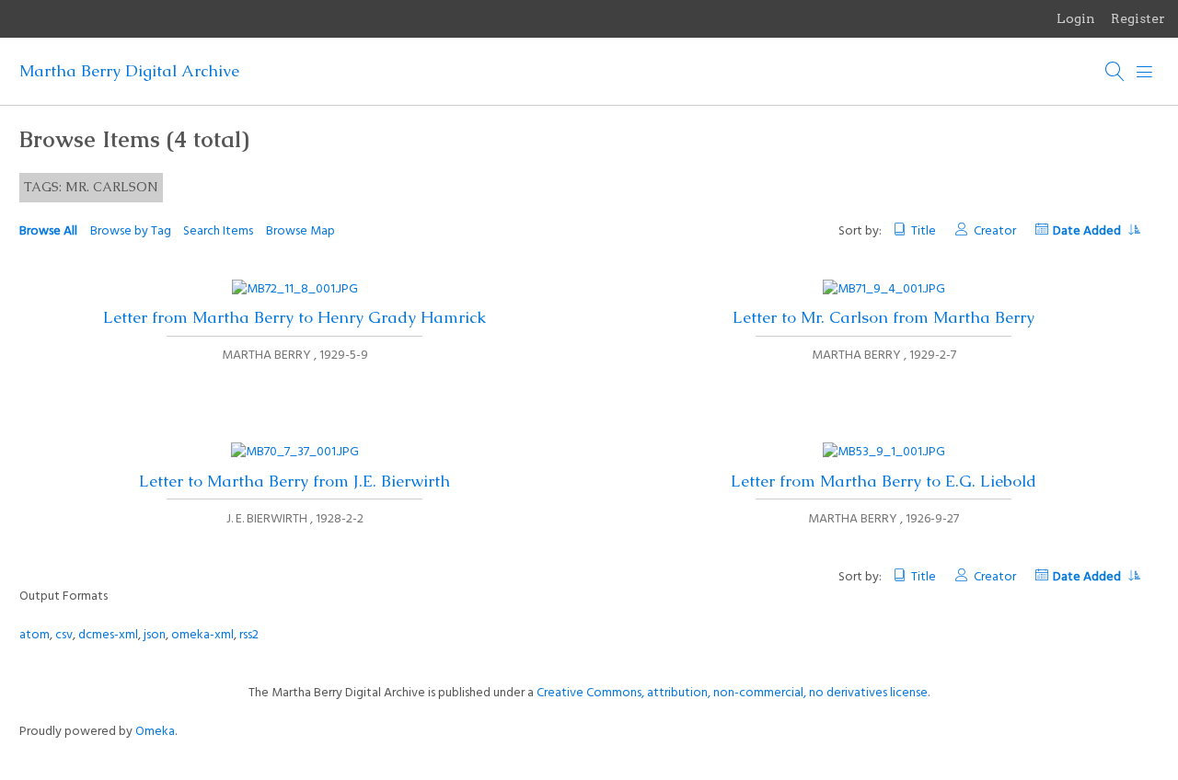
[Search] (1115, 71)
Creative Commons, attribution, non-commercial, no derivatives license (732, 693)
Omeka (155, 731)
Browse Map (300, 231)
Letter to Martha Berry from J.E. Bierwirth (294, 481)
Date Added (1088, 231)
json (155, 635)
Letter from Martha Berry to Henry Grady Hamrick (294, 317)
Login (1076, 18)
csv (64, 635)
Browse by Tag (130, 231)
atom (34, 635)
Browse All (48, 231)
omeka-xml (202, 635)
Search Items (218, 231)
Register (1138, 18)
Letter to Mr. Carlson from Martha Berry (883, 317)
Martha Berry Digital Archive (129, 71)
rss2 (249, 635)
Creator (994, 231)
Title (923, 231)
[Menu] (1145, 71)
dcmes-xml (108, 635)
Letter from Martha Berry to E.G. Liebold (883, 481)
